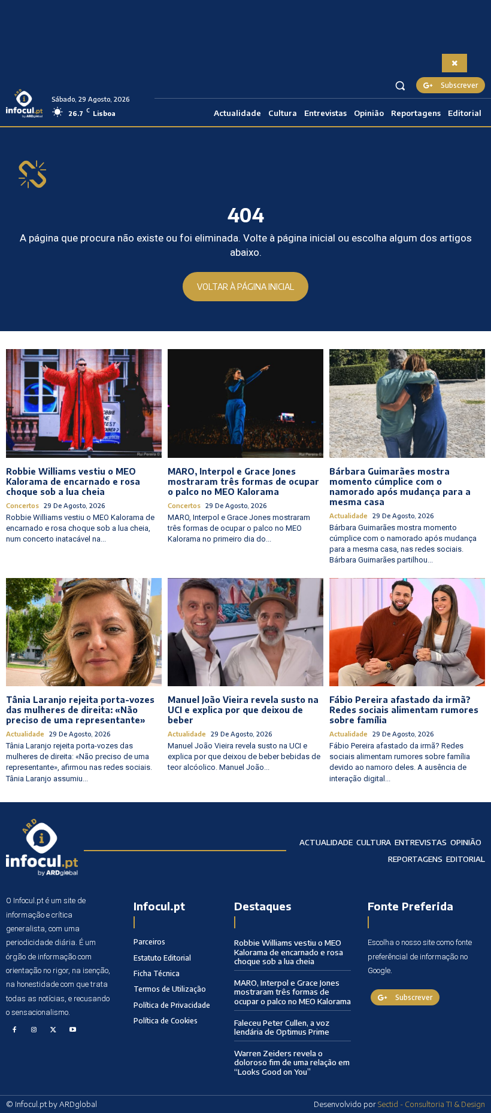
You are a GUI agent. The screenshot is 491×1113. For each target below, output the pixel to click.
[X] (53, 1030)
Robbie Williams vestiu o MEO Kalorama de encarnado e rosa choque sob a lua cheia (73, 481)
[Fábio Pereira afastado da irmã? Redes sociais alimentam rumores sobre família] (407, 632)
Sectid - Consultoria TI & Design (431, 1104)
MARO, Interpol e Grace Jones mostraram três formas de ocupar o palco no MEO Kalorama (243, 481)
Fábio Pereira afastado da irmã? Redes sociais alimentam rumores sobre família (403, 710)
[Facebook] (14, 1030)
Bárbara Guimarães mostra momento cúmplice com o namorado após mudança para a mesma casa (400, 486)
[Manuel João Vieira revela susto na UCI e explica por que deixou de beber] (245, 632)
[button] (400, 85)
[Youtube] (73, 1030)
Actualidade (348, 515)
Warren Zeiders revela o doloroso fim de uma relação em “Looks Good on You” (292, 1062)
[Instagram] (34, 1030)
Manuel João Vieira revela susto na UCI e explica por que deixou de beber (243, 710)
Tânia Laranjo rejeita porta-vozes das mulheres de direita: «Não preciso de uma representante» (80, 710)
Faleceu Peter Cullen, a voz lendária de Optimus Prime (281, 1027)
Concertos (22, 505)
